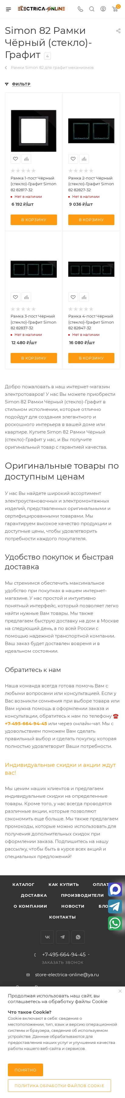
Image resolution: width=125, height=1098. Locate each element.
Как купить (64, 884)
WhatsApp (78, 937)
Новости (73, 906)
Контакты (62, 917)
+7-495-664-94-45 (64, 954)
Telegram (62, 937)
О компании (30, 906)
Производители (82, 895)
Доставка (34, 895)
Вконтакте (47, 937)
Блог (105, 906)
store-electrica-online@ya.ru (67, 974)
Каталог (23, 884)
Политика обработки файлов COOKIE (59, 1085)
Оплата (103, 884)
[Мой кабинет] (103, 9)
